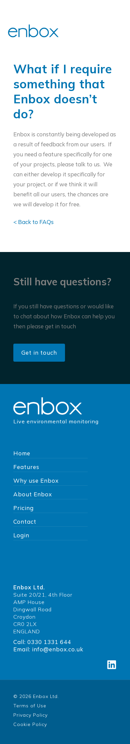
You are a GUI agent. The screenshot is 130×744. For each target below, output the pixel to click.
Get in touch (39, 352)
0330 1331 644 (49, 641)
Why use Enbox (36, 480)
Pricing (23, 507)
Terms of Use (29, 706)
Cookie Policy (30, 724)
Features (26, 466)
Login (21, 535)
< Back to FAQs (33, 221)
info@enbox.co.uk (57, 649)
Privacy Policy (30, 715)
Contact (24, 521)
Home (21, 453)
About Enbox (32, 494)
